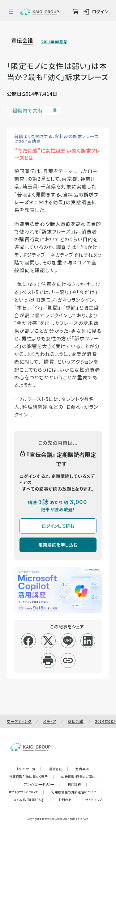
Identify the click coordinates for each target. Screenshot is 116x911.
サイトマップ (93, 799)
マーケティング (19, 721)
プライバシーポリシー (42, 784)
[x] (48, 640)
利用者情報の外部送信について (76, 792)
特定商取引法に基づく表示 (31, 776)
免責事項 (85, 768)
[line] (68, 640)
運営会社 (58, 768)
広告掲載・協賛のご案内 (81, 776)
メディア (49, 721)
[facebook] (28, 640)
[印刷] (48, 660)
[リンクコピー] (68, 660)
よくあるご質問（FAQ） (32, 799)
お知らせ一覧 (28, 768)
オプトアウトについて (26, 792)
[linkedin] (88, 640)
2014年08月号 (54, 41)
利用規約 (77, 784)
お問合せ (68, 799)
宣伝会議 (76, 721)
